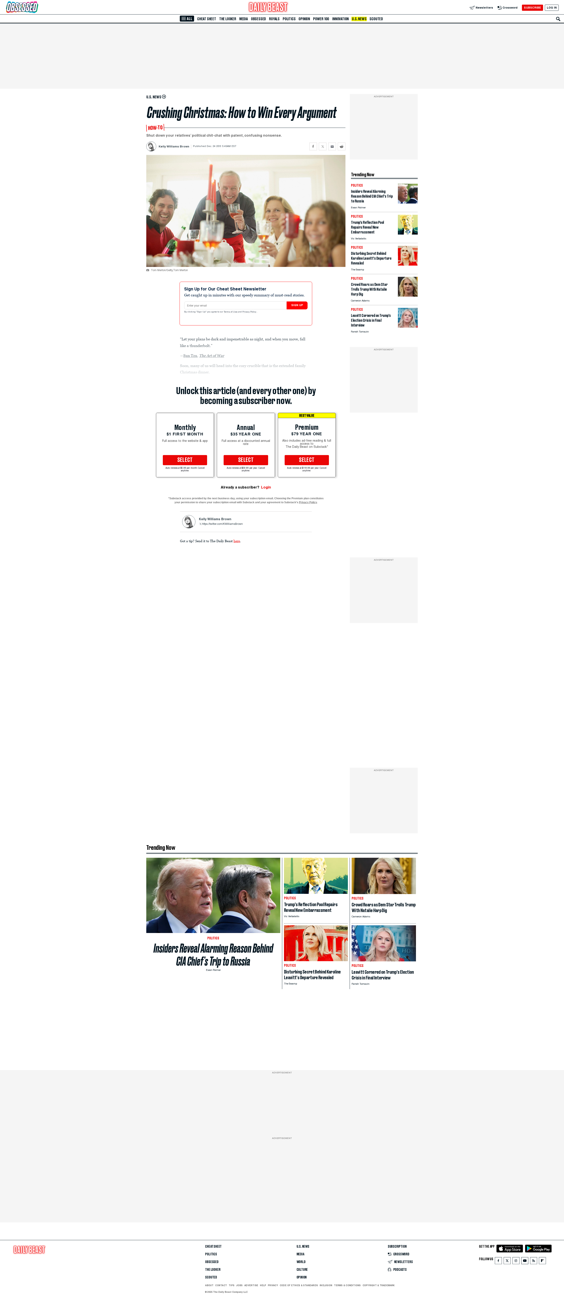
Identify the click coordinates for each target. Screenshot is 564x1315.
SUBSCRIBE (532, 7)
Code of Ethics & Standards (299, 1285)
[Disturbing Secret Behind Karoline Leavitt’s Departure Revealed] (408, 264)
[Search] (558, 19)
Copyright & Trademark (379, 1285)
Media (243, 19)
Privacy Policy (249, 312)
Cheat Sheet (206, 19)
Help (263, 1285)
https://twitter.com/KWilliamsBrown (222, 524)
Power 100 (321, 19)
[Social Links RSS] (533, 1261)
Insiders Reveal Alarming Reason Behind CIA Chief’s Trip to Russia (213, 954)
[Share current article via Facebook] (313, 146)
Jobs (239, 1285)
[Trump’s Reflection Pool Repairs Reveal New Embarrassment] (408, 233)
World (301, 1262)
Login (266, 487)
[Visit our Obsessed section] (36, 7)
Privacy (273, 1285)
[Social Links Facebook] (498, 1261)
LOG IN (552, 7)
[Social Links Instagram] (515, 1261)
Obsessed (258, 19)
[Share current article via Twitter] (323, 146)
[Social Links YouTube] (524, 1261)
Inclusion (326, 1285)
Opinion (304, 19)
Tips (231, 1285)
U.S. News (359, 19)
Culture (302, 1269)
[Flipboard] (542, 1261)
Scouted (376, 19)
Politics (289, 19)
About (209, 1285)
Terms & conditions (347, 1285)
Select (185, 460)
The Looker (227, 19)
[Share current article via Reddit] (341, 146)
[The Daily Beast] (268, 7)
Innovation (340, 19)
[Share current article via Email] (332, 146)
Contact (221, 1285)
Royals (274, 19)
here (237, 541)
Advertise (251, 1285)
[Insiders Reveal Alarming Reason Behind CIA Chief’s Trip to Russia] (408, 202)
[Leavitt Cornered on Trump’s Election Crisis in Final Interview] (408, 326)
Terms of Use (231, 312)
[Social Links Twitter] (507, 1261)
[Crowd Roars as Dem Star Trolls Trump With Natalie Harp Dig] (408, 295)
